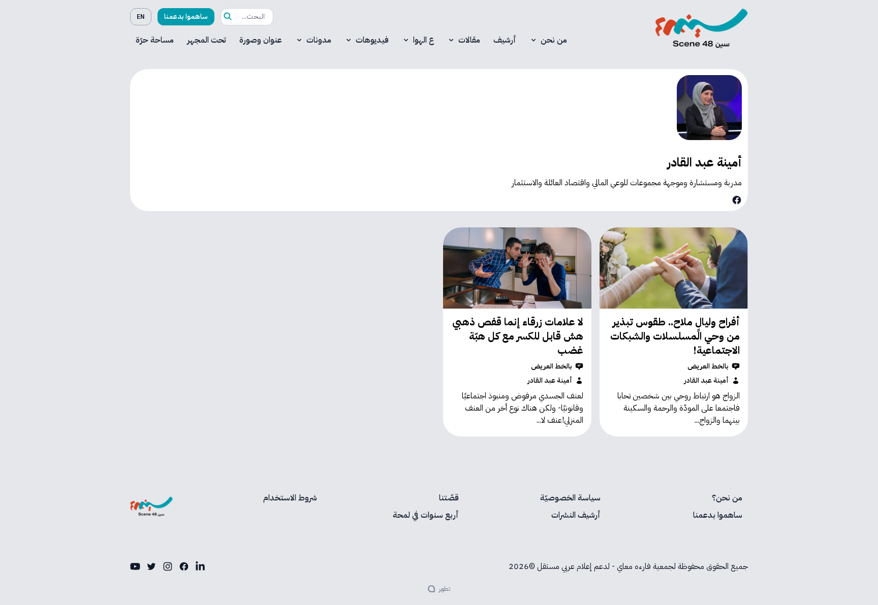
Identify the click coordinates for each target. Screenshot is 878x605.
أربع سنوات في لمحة (426, 515)
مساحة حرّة (155, 40)
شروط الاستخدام (290, 498)
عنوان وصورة (260, 40)
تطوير (444, 589)
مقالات (469, 40)
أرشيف (504, 40)
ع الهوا (423, 40)
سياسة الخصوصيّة (570, 498)
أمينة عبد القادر (706, 381)
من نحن (554, 40)
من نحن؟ (727, 498)
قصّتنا (449, 498)
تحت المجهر (206, 40)
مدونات (318, 40)
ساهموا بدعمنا (186, 16)
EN (141, 16)
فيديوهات (372, 40)
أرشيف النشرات (576, 515)
